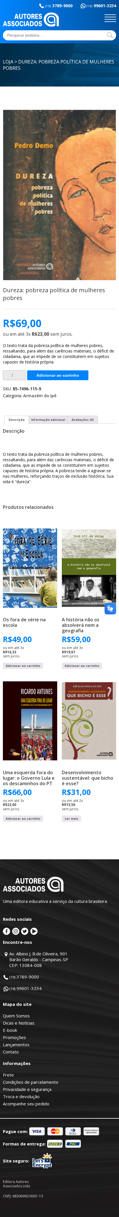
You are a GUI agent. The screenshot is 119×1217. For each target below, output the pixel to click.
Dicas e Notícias (18, 1023)
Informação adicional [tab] (48, 420)
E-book (10, 1030)
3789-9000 (58, 5)
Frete (8, 1075)
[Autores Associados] (31, 24)
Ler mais (71, 819)
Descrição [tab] (17, 420)
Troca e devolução (21, 1096)
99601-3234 (101, 5)
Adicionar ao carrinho (57, 375)
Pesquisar (110, 35)
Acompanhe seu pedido (26, 1104)
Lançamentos (16, 1044)
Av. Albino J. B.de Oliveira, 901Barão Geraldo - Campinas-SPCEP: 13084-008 (38, 959)
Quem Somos (16, 1016)
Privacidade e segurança (27, 1089)
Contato (11, 1052)
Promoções (14, 1037)
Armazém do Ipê (39, 395)
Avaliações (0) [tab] (83, 420)
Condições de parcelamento (30, 1082)
